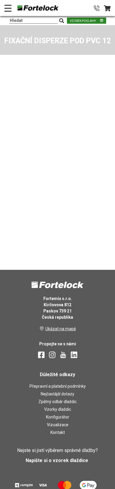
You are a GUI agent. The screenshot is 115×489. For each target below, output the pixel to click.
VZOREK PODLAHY (83, 21)
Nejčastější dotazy (57, 394)
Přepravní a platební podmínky (57, 386)
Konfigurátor (57, 417)
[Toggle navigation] (8, 8)
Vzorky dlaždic (57, 409)
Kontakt (57, 432)
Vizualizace (57, 424)
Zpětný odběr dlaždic (57, 401)
